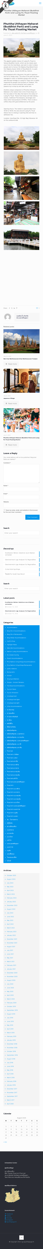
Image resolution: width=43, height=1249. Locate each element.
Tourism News (11, 689)
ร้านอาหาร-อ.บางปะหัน (14, 795)
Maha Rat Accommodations (15, 648)
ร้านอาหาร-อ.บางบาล (13, 792)
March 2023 (11, 894)
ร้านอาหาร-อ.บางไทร (13, 802)
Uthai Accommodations (14, 706)
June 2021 (10, 954)
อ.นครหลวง (10, 830)
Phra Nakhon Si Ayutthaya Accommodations (21, 662)
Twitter (8, 1216)
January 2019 (11, 1040)
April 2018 (10, 1074)
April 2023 (10, 890)
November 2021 (12, 943)
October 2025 (11, 875)
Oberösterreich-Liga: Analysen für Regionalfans (20, 559)
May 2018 (10, 1070)
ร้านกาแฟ (10, 751)
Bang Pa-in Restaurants (14, 634)
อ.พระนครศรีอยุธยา (13, 843)
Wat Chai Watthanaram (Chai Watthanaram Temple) (20, 359)
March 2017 (10, 1100)
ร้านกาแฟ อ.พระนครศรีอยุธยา (16, 782)
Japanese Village (9, 398)
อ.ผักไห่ (9, 840)
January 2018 (11, 1085)
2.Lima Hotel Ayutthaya (12, 569)
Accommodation (12, 627)
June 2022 (10, 916)
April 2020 (10, 995)
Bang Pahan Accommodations (16, 638)
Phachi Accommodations (15, 658)
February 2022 (11, 931)
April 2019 (10, 1029)
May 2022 (10, 920)
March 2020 (11, 999)
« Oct (5, 1142)
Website (6, 502)
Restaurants (11, 672)
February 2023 (11, 898)
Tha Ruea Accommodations (16, 686)
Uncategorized (11, 696)
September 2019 (12, 1010)
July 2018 (10, 1062)
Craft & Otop (11, 641)
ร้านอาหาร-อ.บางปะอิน (14, 799)
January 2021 (11, 969)
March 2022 (11, 928)
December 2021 (12, 939)
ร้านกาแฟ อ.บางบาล (13, 768)
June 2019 (10, 1021)
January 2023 (11, 901)
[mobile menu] (40, 3)
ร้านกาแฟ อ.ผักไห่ (12, 778)
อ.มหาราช (10, 847)
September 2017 (12, 1096)
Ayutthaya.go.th (11, 1222)
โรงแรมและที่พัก (12, 857)
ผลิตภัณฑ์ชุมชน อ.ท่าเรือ (14, 747)
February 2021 (11, 965)
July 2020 (10, 984)
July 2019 (10, 1017)
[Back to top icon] (21, 1237)
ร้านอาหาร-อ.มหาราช (13, 809)
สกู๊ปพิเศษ (10, 823)
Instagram (9, 1220)
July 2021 (10, 950)
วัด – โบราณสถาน (12, 819)
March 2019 (10, 1032)
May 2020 (10, 991)
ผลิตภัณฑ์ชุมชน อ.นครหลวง (15, 734)
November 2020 (12, 976)
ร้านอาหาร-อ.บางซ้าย (13, 789)
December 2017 (12, 1089)
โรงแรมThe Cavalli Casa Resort (15, 574)
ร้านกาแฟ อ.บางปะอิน (13, 775)
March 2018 (10, 1077)
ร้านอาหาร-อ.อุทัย (12, 813)
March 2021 (10, 961)
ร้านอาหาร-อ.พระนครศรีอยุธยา (16, 806)
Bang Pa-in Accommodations (16, 631)
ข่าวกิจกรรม (10, 710)
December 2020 (12, 973)
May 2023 (10, 886)
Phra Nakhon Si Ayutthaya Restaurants (19, 665)
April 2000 (10, 1104)
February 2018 (11, 1081)
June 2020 (10, 988)
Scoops (9, 675)
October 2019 (11, 1006)
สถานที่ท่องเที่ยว (11, 826)
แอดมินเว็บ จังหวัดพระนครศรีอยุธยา (24, 33)
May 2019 (10, 1025)
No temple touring (13, 655)
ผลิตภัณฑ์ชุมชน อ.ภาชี (14, 744)
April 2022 (10, 924)
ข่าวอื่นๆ (9, 720)
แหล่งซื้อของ (10, 854)
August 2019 (11, 1014)
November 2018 (12, 1047)
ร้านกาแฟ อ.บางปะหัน (13, 771)
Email (5, 494)
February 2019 (11, 1036)
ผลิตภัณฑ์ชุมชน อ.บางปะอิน (15, 737)
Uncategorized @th (13, 703)
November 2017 (12, 1092)
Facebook (9, 1214)
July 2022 (10, 913)
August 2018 (11, 1059)
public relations (12, 668)
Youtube (9, 1218)
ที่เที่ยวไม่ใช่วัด (11, 727)
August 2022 (11, 909)
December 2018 (12, 1044)
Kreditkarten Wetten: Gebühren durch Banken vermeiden (20, 554)
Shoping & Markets (13, 679)
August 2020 (11, 980)
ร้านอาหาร (10, 785)
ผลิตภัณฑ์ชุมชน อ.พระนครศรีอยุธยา (18, 740)
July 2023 (10, 883)
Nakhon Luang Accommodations (17, 651)
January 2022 (11, 935)
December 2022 (12, 905)
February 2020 (11, 1003)
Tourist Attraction (12, 692)
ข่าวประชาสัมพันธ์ (12, 716)
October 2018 (11, 1051)
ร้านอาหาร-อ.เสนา (12, 816)
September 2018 (12, 1055)
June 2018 (10, 1066)
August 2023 (11, 879)
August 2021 (11, 946)
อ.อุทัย (9, 850)
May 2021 (10, 958)
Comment (7, 463)
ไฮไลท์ (9, 861)
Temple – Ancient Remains (15, 682)
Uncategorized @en (13, 699)
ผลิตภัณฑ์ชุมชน (11, 730)
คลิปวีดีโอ (10, 723)
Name (5, 485)
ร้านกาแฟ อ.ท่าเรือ (12, 761)
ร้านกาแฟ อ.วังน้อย (13, 754)
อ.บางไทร (10, 837)
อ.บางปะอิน (10, 833)
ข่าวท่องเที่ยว (11, 713)
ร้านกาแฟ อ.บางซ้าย (13, 764)
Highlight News (12, 644)
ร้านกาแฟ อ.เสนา (12, 758)
